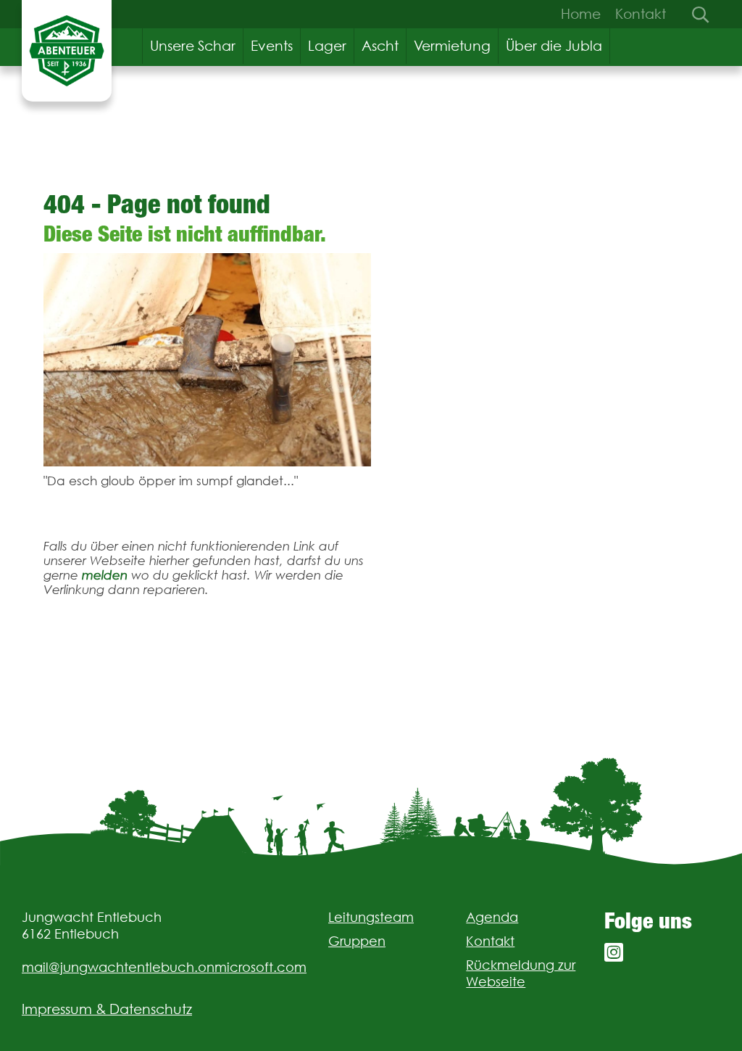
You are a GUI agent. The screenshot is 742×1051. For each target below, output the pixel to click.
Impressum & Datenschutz (107, 1009)
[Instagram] (613, 952)
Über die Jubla (554, 46)
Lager (327, 46)
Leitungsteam (371, 917)
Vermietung (452, 46)
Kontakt (640, 14)
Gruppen (356, 941)
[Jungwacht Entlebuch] (66, 50)
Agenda (492, 917)
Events (272, 46)
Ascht (380, 46)
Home (581, 14)
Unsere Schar (192, 46)
